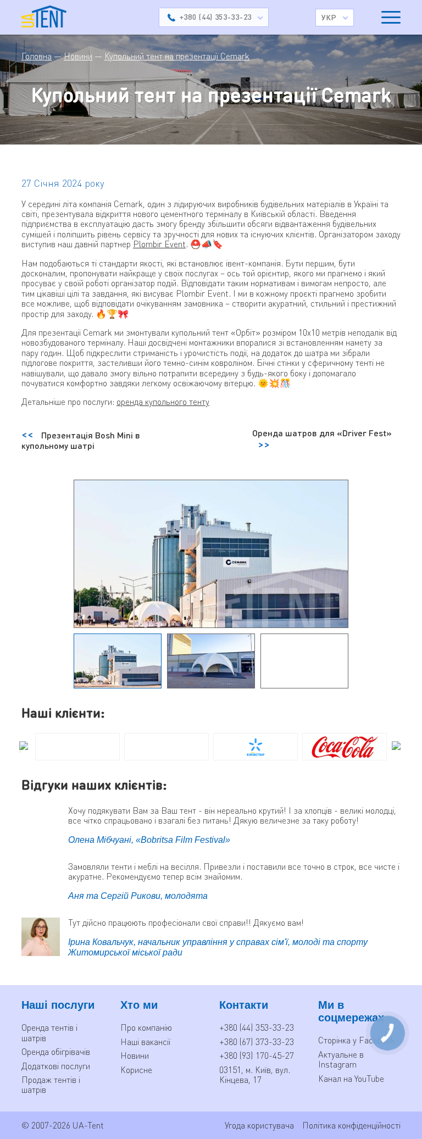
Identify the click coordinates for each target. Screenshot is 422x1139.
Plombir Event (159, 243)
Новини (134, 1055)
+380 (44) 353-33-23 (256, 1027)
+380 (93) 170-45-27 (256, 1055)
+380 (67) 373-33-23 (256, 1041)
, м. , (254, 1074)
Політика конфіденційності (351, 1125)
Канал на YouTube (351, 1078)
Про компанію (146, 1027)
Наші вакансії (145, 1041)
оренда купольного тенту (162, 401)
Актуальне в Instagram (341, 1059)
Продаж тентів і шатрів (50, 1084)
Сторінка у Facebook (356, 1040)
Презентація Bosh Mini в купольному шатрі (80, 440)
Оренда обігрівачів (55, 1051)
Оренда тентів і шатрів (49, 1032)
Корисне (136, 1069)
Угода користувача (259, 1125)
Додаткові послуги (55, 1065)
